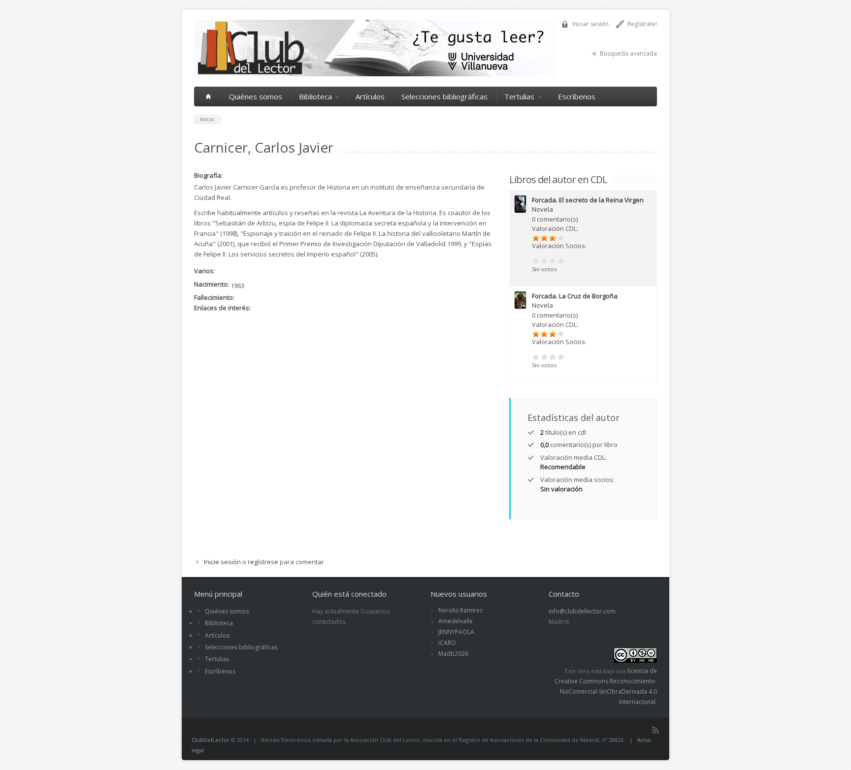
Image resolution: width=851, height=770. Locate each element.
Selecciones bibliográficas (444, 96)
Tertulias (519, 96)
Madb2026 (453, 653)
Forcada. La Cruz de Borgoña (575, 295)
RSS (655, 730)
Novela (542, 209)
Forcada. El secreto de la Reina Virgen (588, 199)
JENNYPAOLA (456, 632)
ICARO (447, 643)
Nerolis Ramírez (460, 610)
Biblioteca (315, 96)
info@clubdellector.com (582, 611)
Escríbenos (576, 96)
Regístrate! (642, 24)
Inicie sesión (222, 561)
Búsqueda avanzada (628, 53)
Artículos (370, 96)
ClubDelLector (210, 739)
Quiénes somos (255, 96)
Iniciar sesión (590, 24)
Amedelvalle (455, 621)
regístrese (263, 561)
